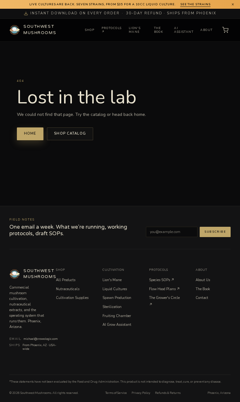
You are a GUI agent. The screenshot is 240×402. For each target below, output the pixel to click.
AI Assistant (183, 30)
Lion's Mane (135, 30)
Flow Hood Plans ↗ (164, 289)
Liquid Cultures (114, 289)
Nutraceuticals (67, 289)
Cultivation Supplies (72, 297)
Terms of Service (116, 393)
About (206, 30)
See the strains (195, 4)
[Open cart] (225, 30)
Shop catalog (70, 133)
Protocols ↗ (112, 30)
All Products (65, 280)
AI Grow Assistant (116, 324)
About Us (203, 280)
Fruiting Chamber (116, 316)
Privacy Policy (141, 393)
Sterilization (112, 307)
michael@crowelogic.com (40, 339)
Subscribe (215, 232)
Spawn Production (116, 297)
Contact (202, 297)
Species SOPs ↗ (161, 280)
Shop (90, 30)
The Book (158, 30)
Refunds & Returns (168, 393)
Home (30, 133)
